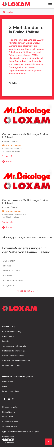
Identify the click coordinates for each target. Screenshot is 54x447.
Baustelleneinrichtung (11, 332)
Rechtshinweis (8, 412)
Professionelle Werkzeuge (13, 351)
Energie (5, 341)
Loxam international (10, 391)
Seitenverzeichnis (9, 427)
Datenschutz (7, 417)
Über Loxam (7, 382)
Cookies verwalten (10, 407)
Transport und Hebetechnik (14, 346)
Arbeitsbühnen (8, 337)
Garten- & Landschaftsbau (13, 356)
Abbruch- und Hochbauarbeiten (16, 361)
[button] (50, 4)
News (4, 387)
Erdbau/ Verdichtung (11, 365)
